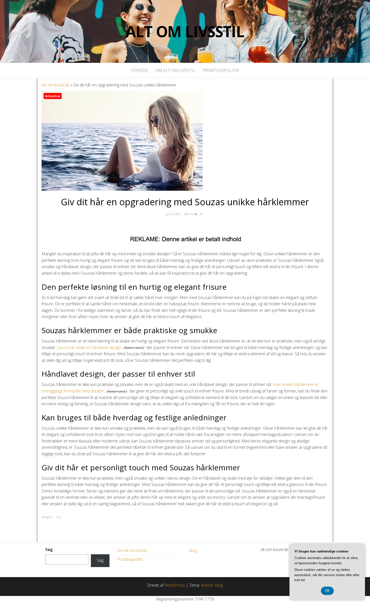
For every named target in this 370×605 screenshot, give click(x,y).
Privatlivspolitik (221, 70)
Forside (139, 70)
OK (327, 590)
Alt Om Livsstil (185, 31)
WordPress (175, 585)
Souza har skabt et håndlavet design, (89, 347)
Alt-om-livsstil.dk (55, 85)
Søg (49, 549)
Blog (58, 517)
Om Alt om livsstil (175, 70)
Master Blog (212, 585)
